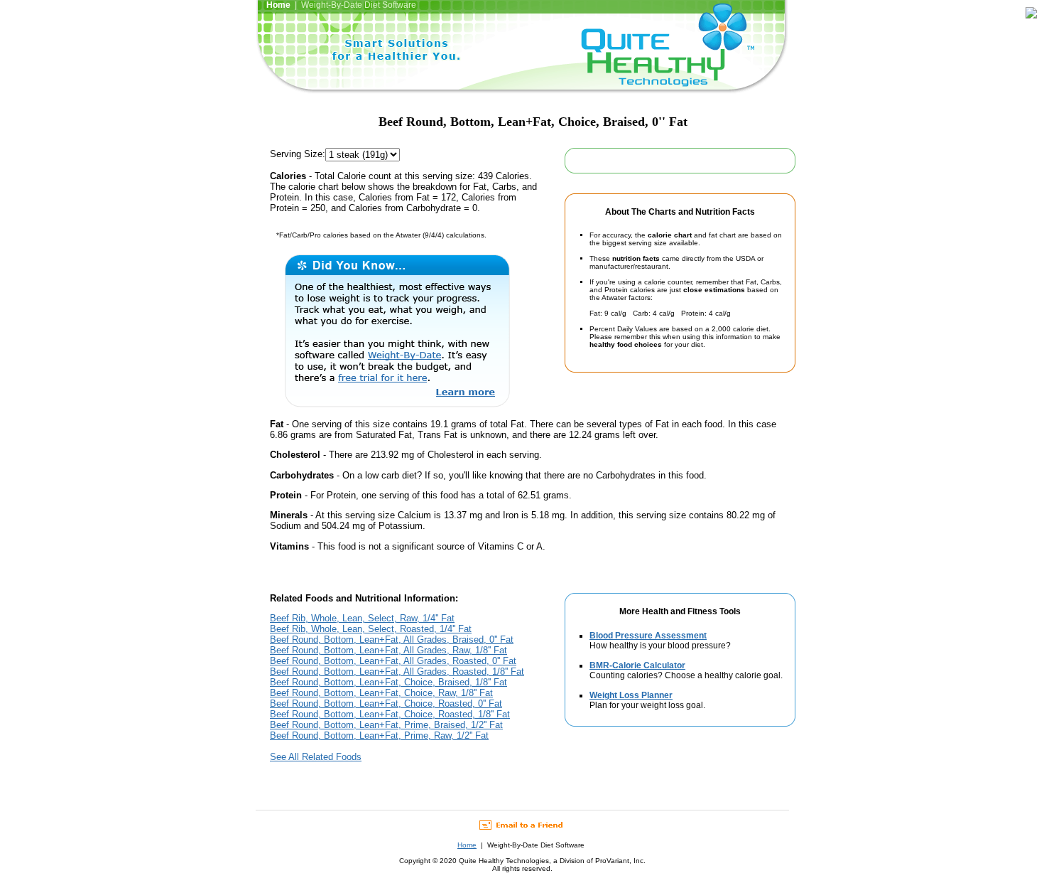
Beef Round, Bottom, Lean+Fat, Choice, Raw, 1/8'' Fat (381, 692)
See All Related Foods (315, 756)
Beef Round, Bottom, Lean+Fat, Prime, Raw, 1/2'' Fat (379, 735)
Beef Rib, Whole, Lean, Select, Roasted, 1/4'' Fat (371, 629)
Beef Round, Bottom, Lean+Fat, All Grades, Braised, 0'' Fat (391, 639)
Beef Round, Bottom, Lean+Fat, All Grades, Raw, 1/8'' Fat (388, 650)
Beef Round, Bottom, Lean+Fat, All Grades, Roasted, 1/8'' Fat (397, 671)
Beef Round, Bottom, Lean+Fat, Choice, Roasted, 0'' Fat (386, 703)
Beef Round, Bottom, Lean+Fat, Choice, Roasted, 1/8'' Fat (390, 714)
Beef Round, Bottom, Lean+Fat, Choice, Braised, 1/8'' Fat (388, 682)
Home (467, 845)
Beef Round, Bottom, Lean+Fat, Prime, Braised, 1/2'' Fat (386, 724)
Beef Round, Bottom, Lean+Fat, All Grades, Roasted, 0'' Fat (393, 660)
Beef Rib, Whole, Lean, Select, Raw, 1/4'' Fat (362, 618)
